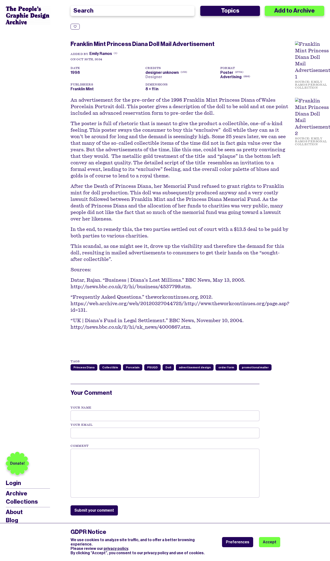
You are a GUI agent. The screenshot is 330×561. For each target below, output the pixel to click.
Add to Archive (294, 10)
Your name (81, 407)
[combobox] (132, 11)
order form (226, 367)
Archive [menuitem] (16, 493)
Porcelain (132, 367)
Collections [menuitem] (22, 501)
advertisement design (195, 367)
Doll (168, 367)
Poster (226, 72)
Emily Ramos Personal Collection (311, 84)
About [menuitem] (14, 512)
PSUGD (152, 367)
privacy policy (116, 548)
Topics (230, 10)
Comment (79, 445)
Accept (269, 542)
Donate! (17, 463)
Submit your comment (94, 510)
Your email (82, 424)
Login (13, 483)
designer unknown (165, 72)
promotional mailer (255, 367)
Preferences (237, 542)
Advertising (231, 77)
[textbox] (165, 473)
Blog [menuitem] (12, 520)
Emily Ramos (100, 53)
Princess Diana (83, 367)
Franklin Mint (82, 89)
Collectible (110, 367)
